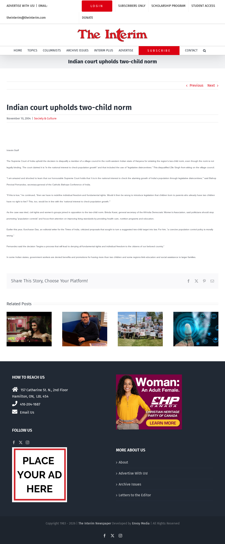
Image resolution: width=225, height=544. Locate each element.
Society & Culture (45, 118)
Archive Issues (130, 484)
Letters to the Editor (135, 495)
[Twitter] (20, 442)
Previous (196, 85)
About (123, 462)
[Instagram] (27, 442)
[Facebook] (14, 442)
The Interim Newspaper (94, 523)
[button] (204, 50)
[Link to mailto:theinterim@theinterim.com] (14, 411)
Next (211, 85)
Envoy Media (141, 523)
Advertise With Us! (133, 473)
